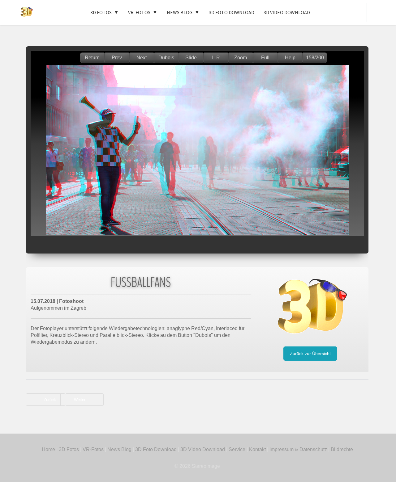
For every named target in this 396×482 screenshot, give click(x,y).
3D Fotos (101, 12)
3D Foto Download (231, 12)
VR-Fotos (139, 12)
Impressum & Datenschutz (298, 449)
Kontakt (257, 449)
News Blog (179, 12)
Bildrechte (342, 449)
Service (237, 449)
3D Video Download (287, 12)
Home (48, 449)
